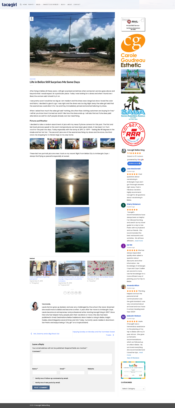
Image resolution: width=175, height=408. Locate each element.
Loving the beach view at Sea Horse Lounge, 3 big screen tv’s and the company (71, 279)
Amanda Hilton (133, 285)
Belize (38, 4)
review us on (133, 163)
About (69, 4)
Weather (33, 79)
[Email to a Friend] (72, 293)
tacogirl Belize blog (136, 150)
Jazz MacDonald (133, 169)
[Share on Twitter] (68, 293)
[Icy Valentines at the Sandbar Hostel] (100, 268)
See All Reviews (133, 358)
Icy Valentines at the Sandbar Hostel (100, 277)
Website (91, 369)
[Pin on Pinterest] (76, 293)
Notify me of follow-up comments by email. (51, 378)
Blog (63, 4)
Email (62, 369)
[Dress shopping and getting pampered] (43, 268)
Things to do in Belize (50, 4)
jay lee (129, 245)
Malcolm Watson (134, 316)
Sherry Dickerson (134, 204)
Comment (36, 351)
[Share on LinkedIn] (79, 293)
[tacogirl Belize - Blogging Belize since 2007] (9, 4)
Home (25, 4)
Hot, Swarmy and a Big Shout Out (46, 333)
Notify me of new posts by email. (47, 383)
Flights (30, 4)
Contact (77, 4)
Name (35, 369)
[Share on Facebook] (65, 293)
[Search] (20, 4)
